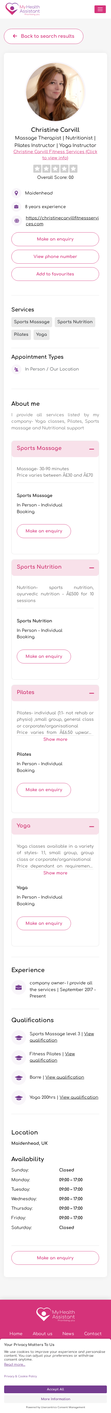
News (68, 1334)
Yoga (22, 887)
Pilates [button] (25, 692)
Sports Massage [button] (39, 448)
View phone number (55, 256)
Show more (55, 739)
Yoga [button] (23, 826)
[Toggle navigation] (100, 9)
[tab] (55, 449)
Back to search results (47, 36)
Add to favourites (55, 274)
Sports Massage (34, 495)
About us (42, 1334)
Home (16, 1334)
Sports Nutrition (34, 621)
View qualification (64, 1077)
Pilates (24, 754)
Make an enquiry (55, 239)
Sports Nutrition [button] (39, 567)
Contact (92, 1334)
